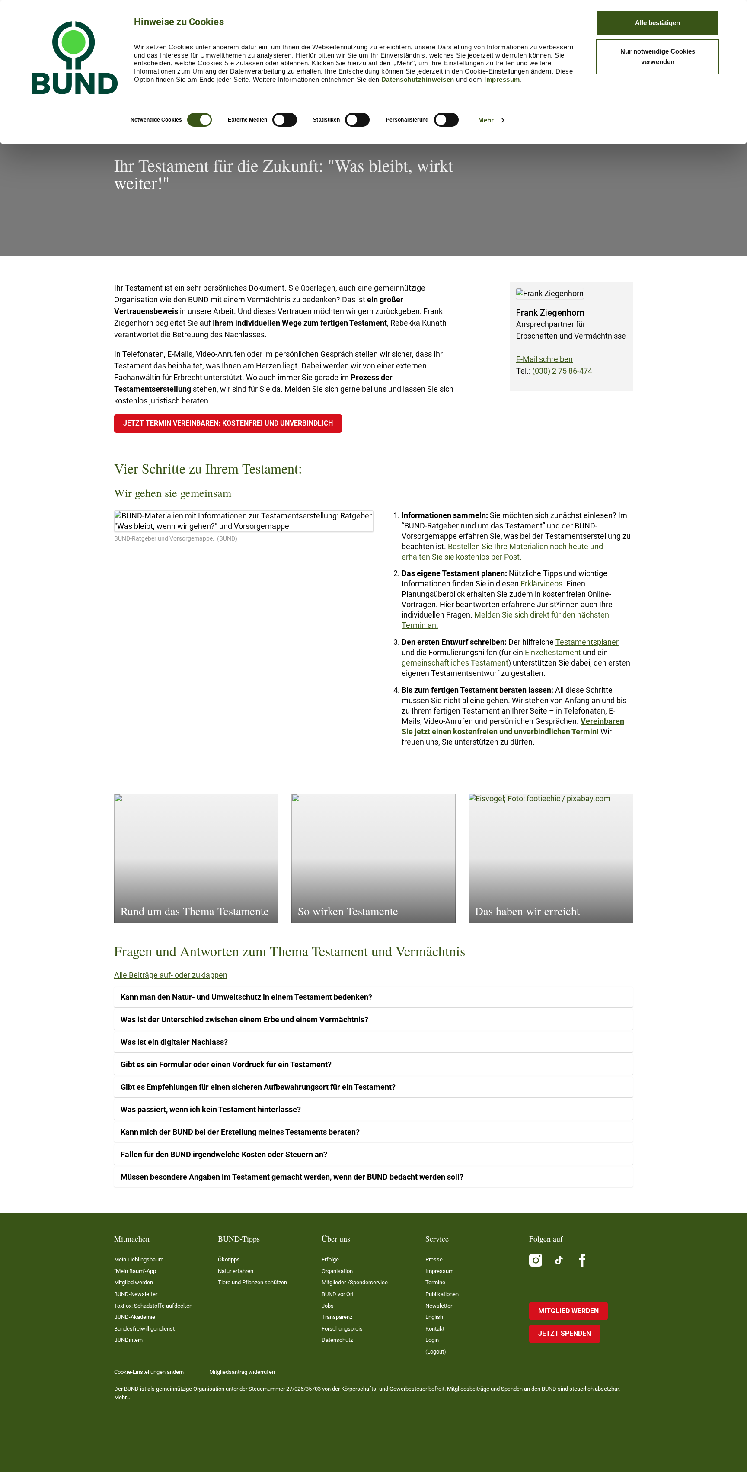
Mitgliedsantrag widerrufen (242, 1372)
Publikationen (442, 1294)
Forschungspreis (342, 1328)
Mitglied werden (133, 1282)
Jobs (328, 1305)
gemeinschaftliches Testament (455, 662)
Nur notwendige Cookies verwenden (657, 56)
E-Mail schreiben (544, 359)
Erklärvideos (541, 583)
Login (432, 1340)
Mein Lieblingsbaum (138, 1259)
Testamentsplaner (587, 641)
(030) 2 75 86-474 (562, 370)
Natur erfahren (235, 1271)
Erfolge (330, 1259)
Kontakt (434, 1328)
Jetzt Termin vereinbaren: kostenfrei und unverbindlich (228, 423)
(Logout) (435, 1351)
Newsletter (438, 1305)
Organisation (337, 1271)
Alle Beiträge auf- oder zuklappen (170, 974)
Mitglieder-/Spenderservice (355, 1282)
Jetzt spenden (564, 1333)
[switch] (284, 120)
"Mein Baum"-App (135, 1271)
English (434, 1317)
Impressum (502, 79)
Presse (434, 1259)
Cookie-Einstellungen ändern (149, 1372)
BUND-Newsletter (135, 1294)
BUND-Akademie (134, 1317)
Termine (435, 1282)
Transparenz (337, 1317)
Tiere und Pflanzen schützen (252, 1282)
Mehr (486, 120)
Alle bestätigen (657, 22)
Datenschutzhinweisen (417, 79)
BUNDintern (128, 1340)
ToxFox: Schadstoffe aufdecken (153, 1305)
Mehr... (122, 1397)
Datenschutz (337, 1340)
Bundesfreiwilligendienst (144, 1328)
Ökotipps (229, 1259)
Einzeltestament (553, 652)
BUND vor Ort (338, 1294)
